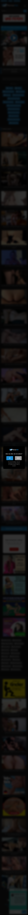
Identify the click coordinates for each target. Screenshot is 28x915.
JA (10, 458)
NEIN (18, 458)
